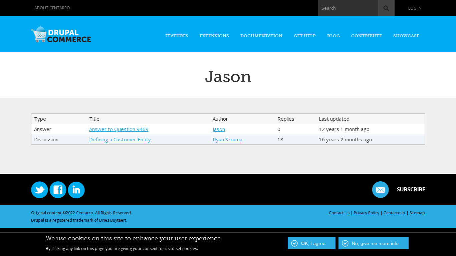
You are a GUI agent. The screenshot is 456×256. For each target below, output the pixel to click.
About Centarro (52, 8)
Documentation (261, 35)
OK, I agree (313, 243)
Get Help (305, 35)
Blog (333, 35)
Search (328, 8)
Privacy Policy (366, 213)
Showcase (406, 35)
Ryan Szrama (227, 139)
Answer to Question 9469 (119, 129)
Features (176, 35)
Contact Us (339, 213)
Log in (415, 8)
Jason (219, 129)
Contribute (366, 35)
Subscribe (411, 189)
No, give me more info (375, 243)
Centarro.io (394, 213)
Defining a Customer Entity (120, 139)
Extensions (214, 35)
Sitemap (417, 213)
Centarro (84, 213)
